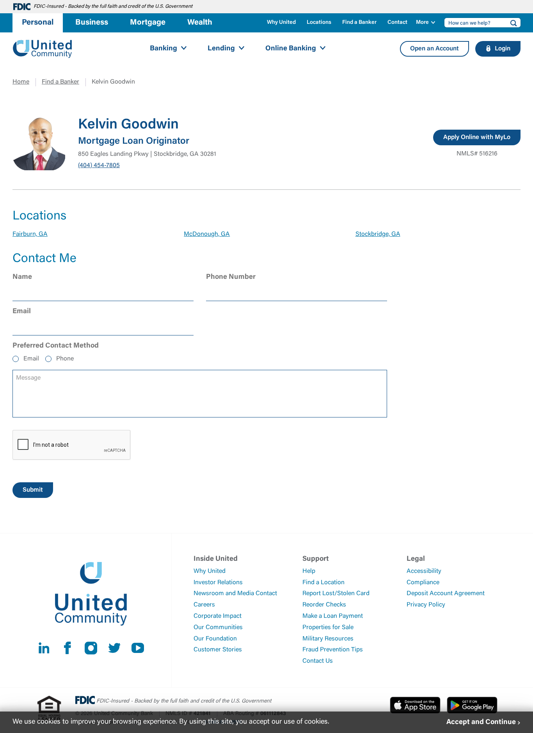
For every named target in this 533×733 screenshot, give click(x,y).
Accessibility (424, 571)
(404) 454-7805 (99, 165)
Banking (163, 48)
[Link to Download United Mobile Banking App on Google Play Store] (472, 705)
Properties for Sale (328, 627)
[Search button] (511, 23)
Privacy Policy (426, 605)
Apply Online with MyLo (476, 137)
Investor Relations (218, 583)
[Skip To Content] (11, 3)
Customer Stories (218, 650)
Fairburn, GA (30, 234)
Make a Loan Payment (332, 616)
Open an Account (434, 49)
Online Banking (290, 48)
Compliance (423, 583)
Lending (221, 48)
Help (308, 571)
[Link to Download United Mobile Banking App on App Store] (415, 705)
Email (31, 359)
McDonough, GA (207, 234)
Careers (204, 605)
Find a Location (323, 583)
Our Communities (218, 627)
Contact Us (317, 661)
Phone (65, 359)
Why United (281, 22)
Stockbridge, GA (377, 234)
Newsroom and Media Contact (235, 593)
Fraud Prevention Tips (332, 650)
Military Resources (328, 639)
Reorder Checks (324, 605)
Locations (319, 22)
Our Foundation (215, 639)
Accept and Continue (481, 722)
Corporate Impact (218, 616)
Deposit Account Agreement (446, 593)
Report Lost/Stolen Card (336, 593)
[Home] (42, 49)
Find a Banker (359, 22)
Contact (397, 22)
